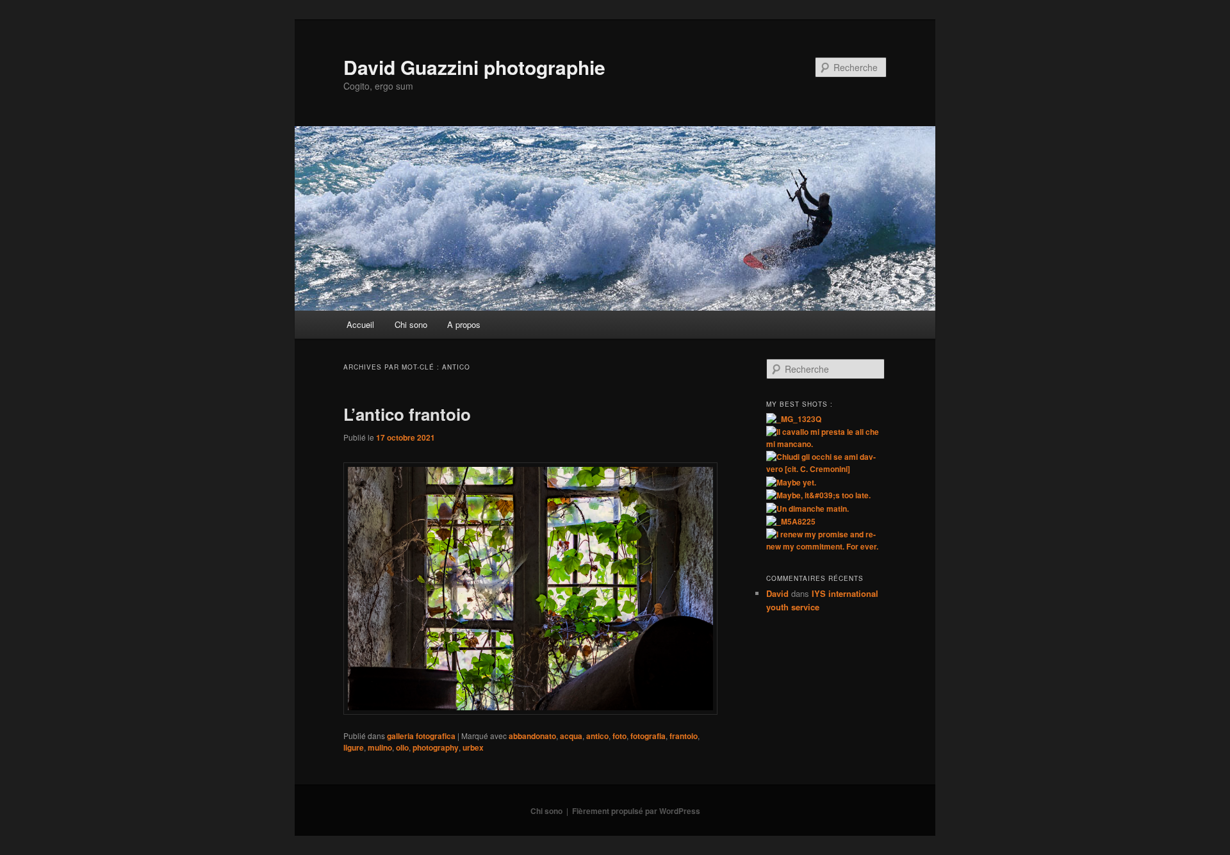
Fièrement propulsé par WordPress (636, 811)
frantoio (683, 736)
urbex (473, 747)
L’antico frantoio (407, 414)
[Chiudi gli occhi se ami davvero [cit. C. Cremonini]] (826, 469)
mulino (380, 747)
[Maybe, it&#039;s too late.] (818, 495)
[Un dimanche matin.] (807, 508)
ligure (353, 747)
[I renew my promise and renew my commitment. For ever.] (826, 546)
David (777, 593)
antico (597, 736)
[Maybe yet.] (791, 482)
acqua (571, 736)
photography (436, 747)
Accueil (360, 324)
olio (402, 747)
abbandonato (532, 736)
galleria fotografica (421, 736)
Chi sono (411, 324)
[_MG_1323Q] (793, 419)
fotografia (648, 736)
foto (619, 736)
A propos (463, 324)
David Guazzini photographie (474, 67)
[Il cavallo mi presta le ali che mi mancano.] (826, 444)
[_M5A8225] (791, 521)
